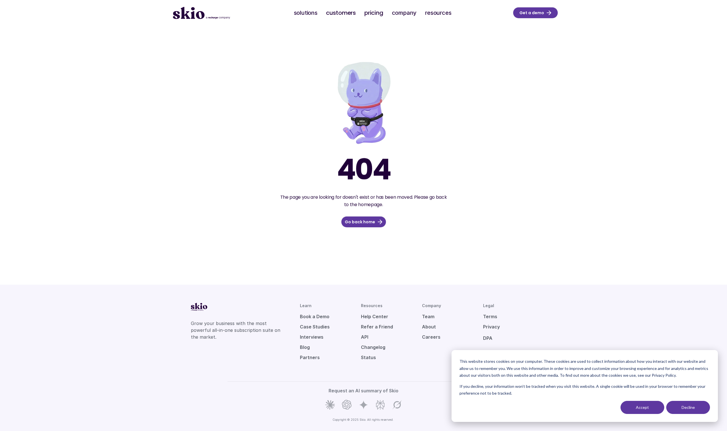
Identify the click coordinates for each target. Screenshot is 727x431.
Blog (305, 347)
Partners (310, 357)
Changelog (373, 347)
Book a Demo (314, 316)
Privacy (491, 327)
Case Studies (315, 327)
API (364, 337)
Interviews (311, 337)
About (429, 327)
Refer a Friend (377, 327)
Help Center (374, 316)
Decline (688, 407)
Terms (490, 316)
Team (428, 316)
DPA (487, 338)
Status (368, 357)
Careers (431, 337)
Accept (642, 407)
